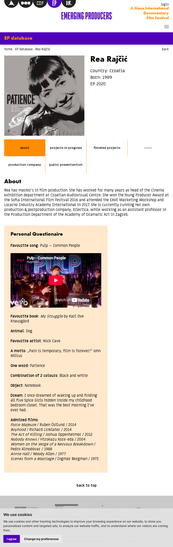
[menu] (166, 26)
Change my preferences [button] (41, 539)
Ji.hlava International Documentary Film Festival (149, 13)
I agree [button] (11, 539)
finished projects (107, 148)
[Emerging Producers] (86, 15)
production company (24, 165)
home (8, 49)
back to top (87, 485)
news (148, 148)
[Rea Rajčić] (44, 96)
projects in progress (66, 148)
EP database (24, 49)
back (165, 49)
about (24, 148)
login (165, 4)
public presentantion (65, 165)
